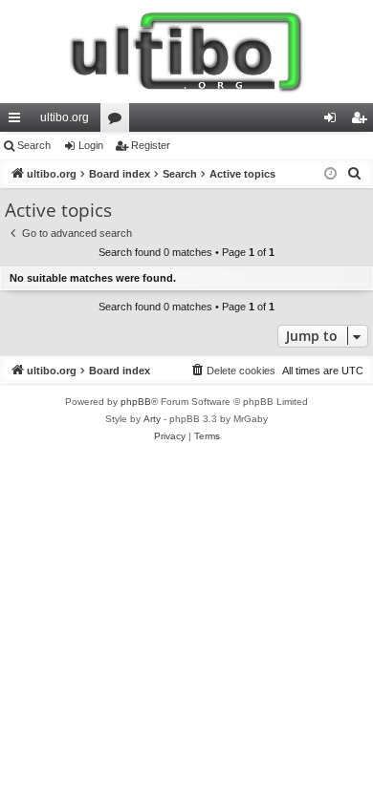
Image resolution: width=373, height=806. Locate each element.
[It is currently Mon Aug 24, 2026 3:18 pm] (330, 174)
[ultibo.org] (186, 51)
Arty (152, 419)
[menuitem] (354, 173)
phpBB (136, 401)
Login (90, 145)
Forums (118, 121)
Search (34, 145)
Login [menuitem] (333, 121)
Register (150, 145)
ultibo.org (64, 117)
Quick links (18, 121)
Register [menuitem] (362, 121)
